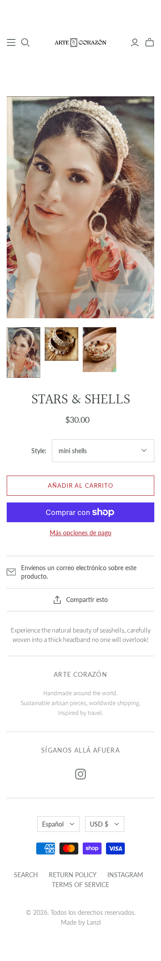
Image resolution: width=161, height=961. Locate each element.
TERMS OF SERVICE (80, 884)
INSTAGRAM (125, 875)
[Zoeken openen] (25, 42)
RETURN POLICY (73, 875)
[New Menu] (11, 42)
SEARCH (26, 875)
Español (53, 824)
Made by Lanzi (81, 922)
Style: (39, 451)
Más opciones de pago (80, 533)
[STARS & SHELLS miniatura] (23, 352)
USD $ (99, 824)
